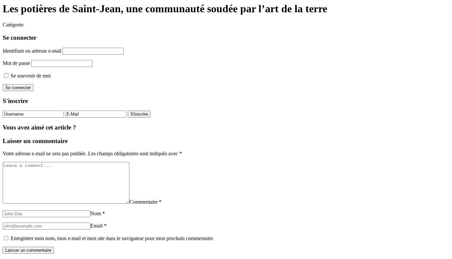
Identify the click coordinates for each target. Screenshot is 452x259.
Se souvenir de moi (30, 75)
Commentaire (145, 202)
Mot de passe (16, 63)
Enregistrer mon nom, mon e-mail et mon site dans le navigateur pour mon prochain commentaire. (112, 238)
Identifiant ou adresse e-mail (32, 51)
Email (98, 226)
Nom (97, 213)
